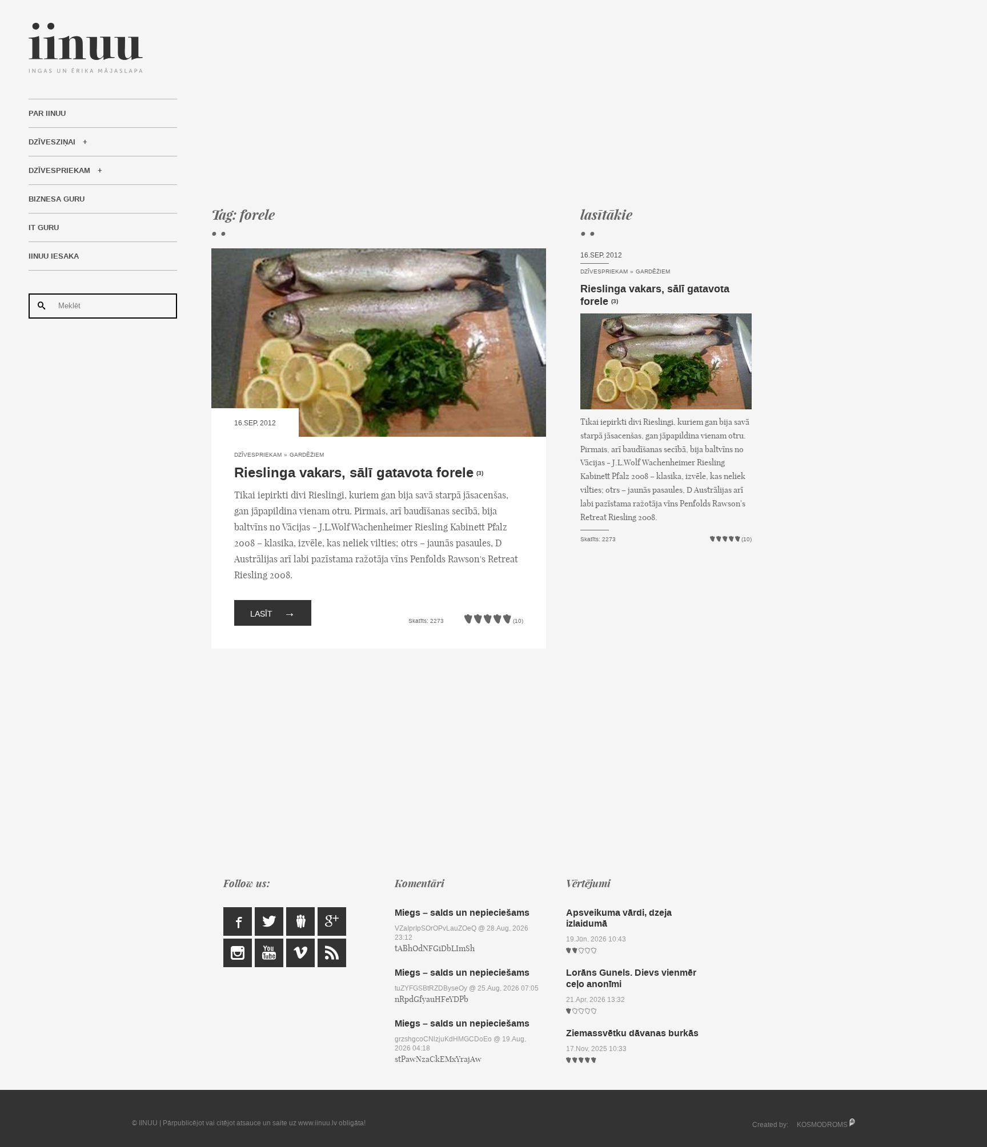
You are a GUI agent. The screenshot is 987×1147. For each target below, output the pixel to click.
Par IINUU (47, 113)
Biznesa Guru (57, 199)
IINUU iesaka (54, 256)
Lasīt (272, 612)
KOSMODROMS (822, 1124)
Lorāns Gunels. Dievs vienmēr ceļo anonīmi (631, 978)
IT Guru (44, 228)
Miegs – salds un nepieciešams (462, 912)
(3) (479, 473)
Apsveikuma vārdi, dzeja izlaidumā (619, 918)
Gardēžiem (307, 454)
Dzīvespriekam (59, 171)
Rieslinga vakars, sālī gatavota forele (354, 473)
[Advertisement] (481, 103)
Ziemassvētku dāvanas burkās (632, 1033)
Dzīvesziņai (52, 142)
